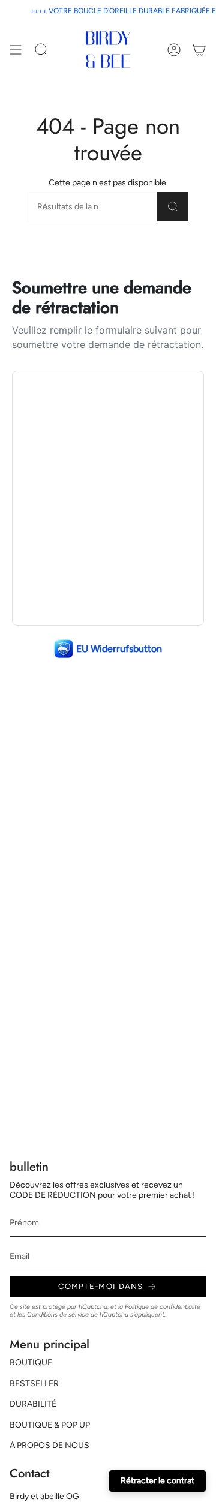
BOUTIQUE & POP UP (50, 1425)
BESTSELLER (34, 1383)
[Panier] (199, 49)
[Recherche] (172, 206)
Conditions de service (58, 1314)
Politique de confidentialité (162, 1307)
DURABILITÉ (33, 1404)
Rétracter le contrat (157, 1481)
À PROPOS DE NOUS (49, 1445)
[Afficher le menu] (16, 49)
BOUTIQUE (31, 1362)
